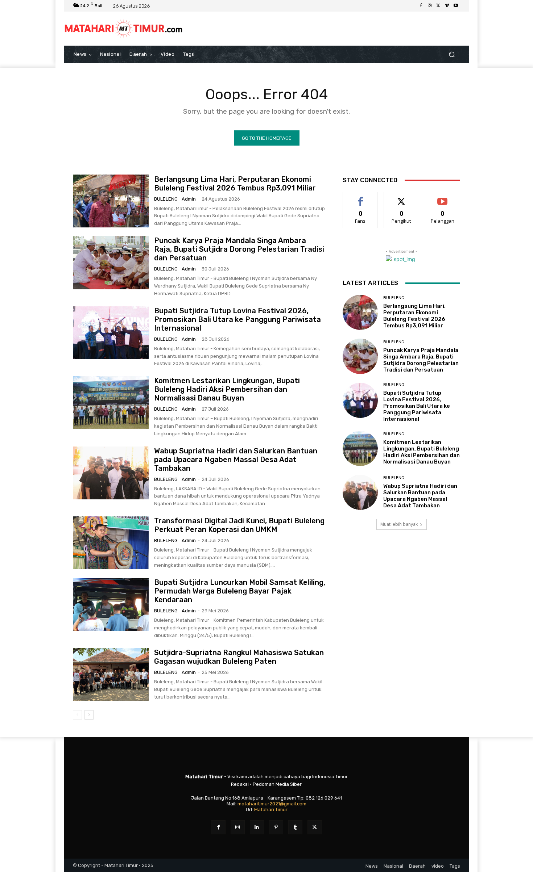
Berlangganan (443, 197)
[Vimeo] (447, 5)
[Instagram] (429, 5)
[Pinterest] (276, 827)
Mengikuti (401, 197)
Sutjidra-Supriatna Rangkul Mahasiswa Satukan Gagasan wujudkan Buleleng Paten (239, 657)
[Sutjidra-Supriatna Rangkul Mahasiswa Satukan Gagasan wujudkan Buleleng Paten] (111, 674)
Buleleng (166, 199)
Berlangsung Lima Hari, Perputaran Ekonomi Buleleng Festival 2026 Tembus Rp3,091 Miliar (235, 183)
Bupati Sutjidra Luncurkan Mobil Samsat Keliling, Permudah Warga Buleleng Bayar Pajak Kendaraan (239, 591)
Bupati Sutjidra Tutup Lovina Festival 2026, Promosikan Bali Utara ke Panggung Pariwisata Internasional (237, 319)
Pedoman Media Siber (277, 784)
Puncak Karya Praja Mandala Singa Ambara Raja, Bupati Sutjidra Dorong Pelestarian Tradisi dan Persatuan (239, 249)
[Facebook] (421, 5)
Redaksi (240, 784)
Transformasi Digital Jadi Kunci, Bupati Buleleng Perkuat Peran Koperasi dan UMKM (239, 525)
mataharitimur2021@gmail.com (271, 803)
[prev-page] (77, 715)
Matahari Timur (271, 809)
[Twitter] (438, 5)
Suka (360, 197)
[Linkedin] (257, 827)
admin (189, 199)
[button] (451, 54)
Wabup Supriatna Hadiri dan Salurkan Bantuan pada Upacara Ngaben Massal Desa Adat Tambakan (235, 460)
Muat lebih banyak (399, 524)
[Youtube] (455, 5)
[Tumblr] (295, 827)
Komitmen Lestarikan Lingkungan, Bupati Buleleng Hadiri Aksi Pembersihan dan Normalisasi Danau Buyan (227, 389)
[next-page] (89, 715)
